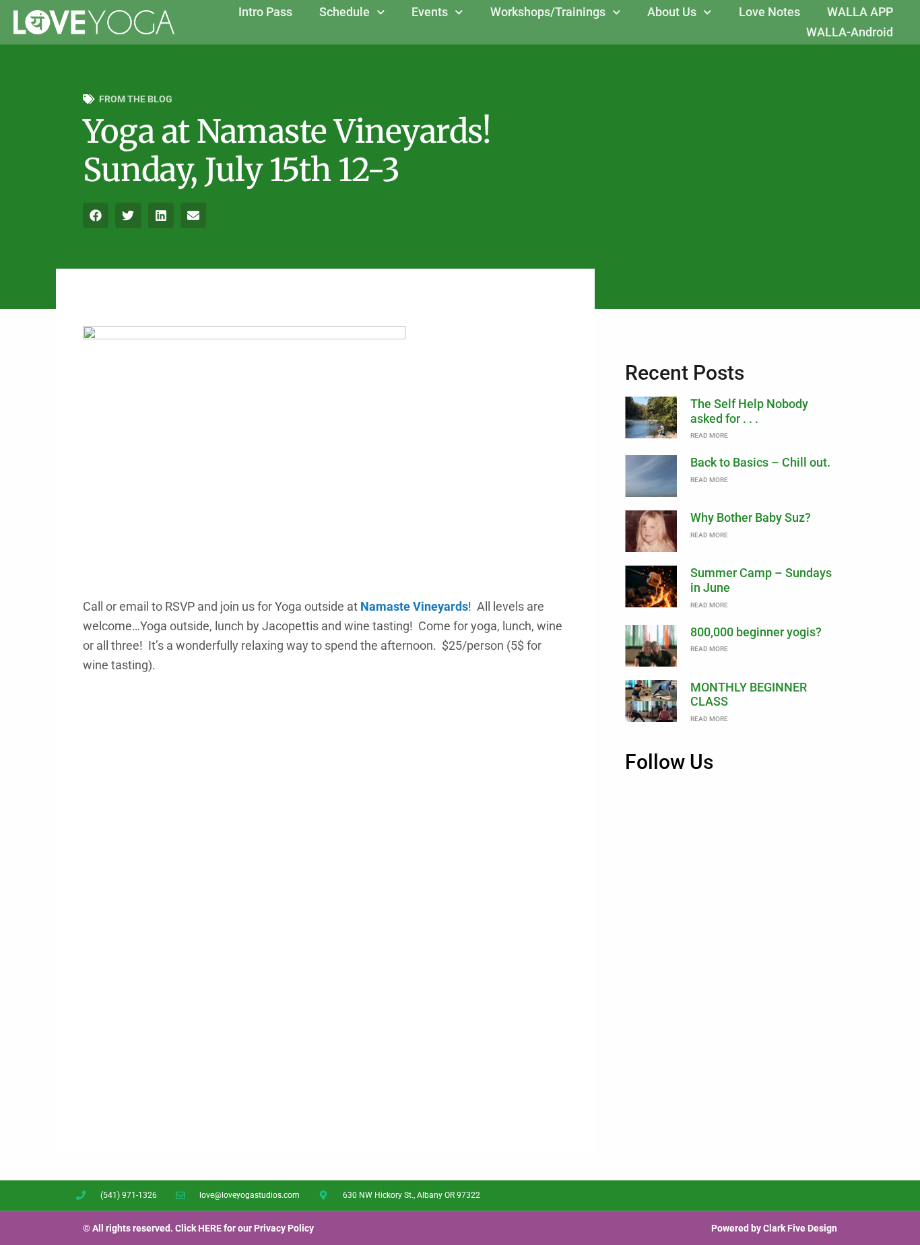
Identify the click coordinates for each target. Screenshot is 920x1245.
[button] (95, 215)
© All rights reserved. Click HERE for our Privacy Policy (198, 1228)
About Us (671, 12)
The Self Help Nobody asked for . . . (749, 411)
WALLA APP (860, 12)
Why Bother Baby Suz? (750, 517)
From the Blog (135, 99)
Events (430, 12)
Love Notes (769, 12)
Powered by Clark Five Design (774, 1228)
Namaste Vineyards (413, 606)
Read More (709, 435)
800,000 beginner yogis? (756, 632)
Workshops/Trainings (547, 12)
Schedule (344, 12)
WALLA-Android (849, 32)
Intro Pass (265, 12)
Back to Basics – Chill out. (760, 462)
